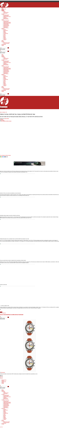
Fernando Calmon (6, 15)
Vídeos (2, 40)
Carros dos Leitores (6, 43)
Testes (4, 11)
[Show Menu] (0, 96)
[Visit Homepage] (4, 7)
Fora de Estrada (5, 33)
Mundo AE (3, 28)
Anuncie (3, 382)
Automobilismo (5, 30)
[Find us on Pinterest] (2, 12)
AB (6, 112)
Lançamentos (5, 13)
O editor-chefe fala (6, 20)
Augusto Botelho (6, 118)
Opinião (4, 38)
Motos (4, 36)
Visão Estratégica (5, 27)
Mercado (4, 35)
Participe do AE (4, 44)
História (4, 34)
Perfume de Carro (6, 26)
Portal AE (3, 14)
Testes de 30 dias (5, 12)
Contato (3, 45)
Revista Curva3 (5, 18)
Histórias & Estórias (6, 25)
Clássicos (4, 32)
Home (2, 1)
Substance (4, 17)
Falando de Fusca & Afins (7, 22)
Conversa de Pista (6, 24)
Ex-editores (3, 112)
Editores (3, 9)
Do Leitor (3, 41)
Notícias (4, 37)
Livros (4, 414)
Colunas (3, 19)
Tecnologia (5, 418)
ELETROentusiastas (6, 395)
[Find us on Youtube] (0, 12)
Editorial (4, 77)
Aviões (4, 31)
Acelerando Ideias (6, 23)
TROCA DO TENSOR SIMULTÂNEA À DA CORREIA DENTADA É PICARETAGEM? (11, 314)
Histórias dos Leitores (6, 42)
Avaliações (3, 10)
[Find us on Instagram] (1, 12)
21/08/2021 (1, 119)
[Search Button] (8, 47)
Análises (4, 29)
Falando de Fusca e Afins (7, 16)
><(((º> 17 (1, 378)
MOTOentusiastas (6, 64)
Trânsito (4, 39)
